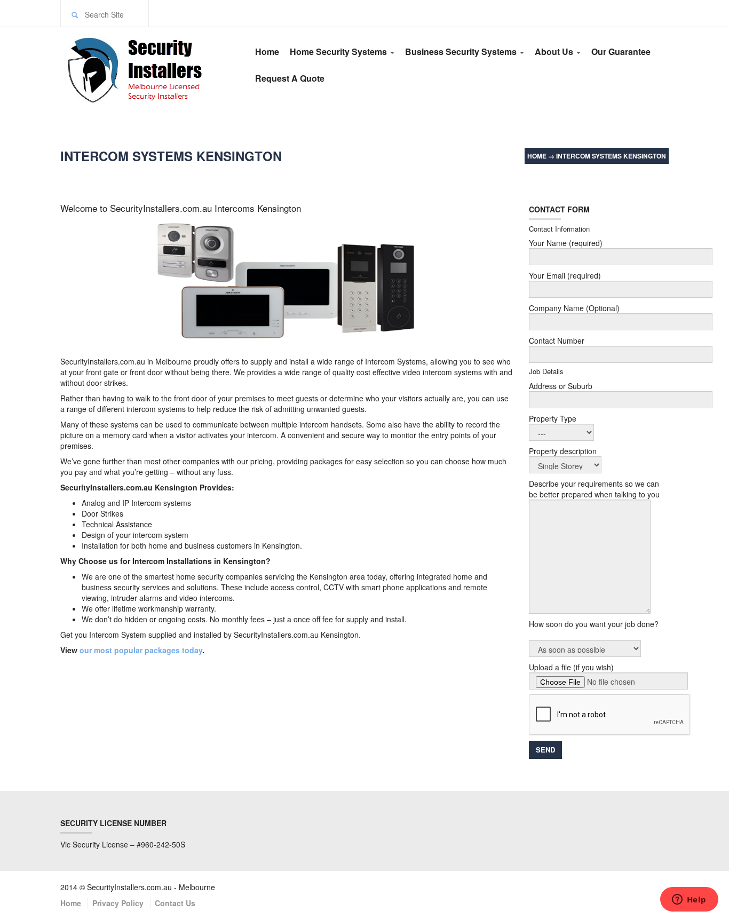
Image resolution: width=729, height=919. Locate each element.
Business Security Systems (462, 51)
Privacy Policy (118, 903)
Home (267, 51)
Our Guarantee (621, 51)
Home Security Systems (339, 51)
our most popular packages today (139, 650)
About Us (555, 51)
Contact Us (175, 903)
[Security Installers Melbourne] (146, 68)
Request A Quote (289, 78)
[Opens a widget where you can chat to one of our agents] (689, 900)
